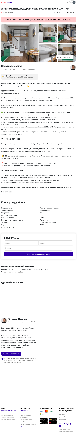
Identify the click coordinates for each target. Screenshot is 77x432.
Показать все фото (64, 57)
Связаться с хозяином (11, 354)
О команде (62, 416)
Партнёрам (62, 417)
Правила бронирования (8, 419)
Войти (65, 2)
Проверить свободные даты (38, 254)
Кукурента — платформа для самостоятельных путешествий (66, 410)
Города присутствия (26, 419)
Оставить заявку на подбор (12, 272)
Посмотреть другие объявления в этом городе (52, 20)
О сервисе (62, 414)
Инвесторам (62, 419)
